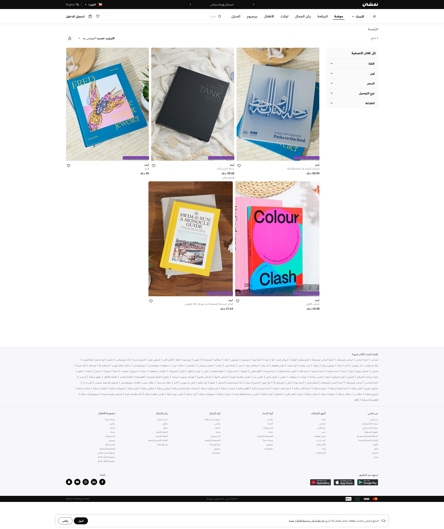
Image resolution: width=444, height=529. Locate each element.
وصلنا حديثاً (268, 440)
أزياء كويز (266, 382)
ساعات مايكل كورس (121, 365)
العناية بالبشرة (154, 377)
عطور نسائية (95, 377)
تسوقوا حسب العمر (106, 452)
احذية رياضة (333, 371)
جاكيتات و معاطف (157, 371)
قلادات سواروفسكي (130, 382)
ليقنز (327, 377)
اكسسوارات (232, 371)
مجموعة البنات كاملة (106, 457)
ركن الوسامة (215, 444)
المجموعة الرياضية (265, 436)
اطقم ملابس (255, 371)
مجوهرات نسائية (207, 394)
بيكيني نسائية (163, 388)
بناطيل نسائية (148, 388)
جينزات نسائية (224, 394)
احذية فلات (304, 371)
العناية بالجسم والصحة (158, 440)
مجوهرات (293, 377)
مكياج (166, 377)
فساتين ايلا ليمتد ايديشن (106, 382)
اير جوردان (356, 365)
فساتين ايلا (104, 365)
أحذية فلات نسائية (302, 388)
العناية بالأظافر (110, 377)
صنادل (97, 371)
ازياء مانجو (100, 360)
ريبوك (316, 365)
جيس (240, 365)
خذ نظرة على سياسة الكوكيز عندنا (307, 520)
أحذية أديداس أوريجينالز (332, 382)
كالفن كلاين (168, 360)
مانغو (212, 382)
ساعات (143, 371)
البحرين (375, 452)
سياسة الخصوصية (370, 423)
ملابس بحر (258, 377)
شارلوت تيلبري (371, 388)
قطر (376, 448)
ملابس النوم (271, 377)
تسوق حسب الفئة (212, 419)
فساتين (374, 371)
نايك (226, 360)
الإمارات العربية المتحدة (368, 440)
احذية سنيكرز (318, 371)
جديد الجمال (162, 419)
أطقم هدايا (140, 377)
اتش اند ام (87, 382)
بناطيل (191, 371)
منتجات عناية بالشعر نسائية (185, 388)
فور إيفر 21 (278, 382)
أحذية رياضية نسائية (339, 388)
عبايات (88, 371)
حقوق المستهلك (371, 432)
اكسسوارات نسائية (209, 388)
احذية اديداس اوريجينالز (323, 360)
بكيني (205, 371)
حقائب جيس (148, 382)
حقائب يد (357, 394)
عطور (80, 371)
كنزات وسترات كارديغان (367, 377)
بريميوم (252, 16)
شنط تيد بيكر (252, 365)
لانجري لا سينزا (252, 382)
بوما (266, 360)
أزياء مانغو (202, 382)
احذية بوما (257, 360)
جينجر (219, 365)
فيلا (177, 360)
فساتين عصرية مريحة (112, 394)
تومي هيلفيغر (278, 365)
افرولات (243, 371)
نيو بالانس (321, 427)
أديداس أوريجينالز (354, 382)
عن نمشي (374, 419)
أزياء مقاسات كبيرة (133, 394)
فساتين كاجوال (221, 377)
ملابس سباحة (316, 377)
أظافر (356, 400)
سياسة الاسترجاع (370, 427)
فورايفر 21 (207, 360)
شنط (343, 371)
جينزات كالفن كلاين (294, 394)
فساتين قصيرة (204, 377)
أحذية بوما (299, 382)
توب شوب (292, 365)
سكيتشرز (191, 365)
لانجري (351, 377)
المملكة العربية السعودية (367, 436)
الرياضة (322, 16)
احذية (112, 427)
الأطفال (269, 16)
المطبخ (279, 394)
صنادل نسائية (312, 394)
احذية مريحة (270, 371)
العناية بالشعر (217, 371)
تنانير (182, 371)
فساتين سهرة (362, 371)
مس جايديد (305, 365)
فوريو (196, 360)
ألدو (176, 382)
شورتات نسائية (328, 394)
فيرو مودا (186, 360)
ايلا (272, 360)
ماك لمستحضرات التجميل (230, 382)
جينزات (303, 377)
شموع (134, 371)
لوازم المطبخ (339, 377)
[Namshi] (370, 4)
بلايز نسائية (356, 388)
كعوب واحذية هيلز (287, 371)
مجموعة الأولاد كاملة (106, 461)
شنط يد (124, 371)
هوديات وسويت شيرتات (183, 377)
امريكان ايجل (282, 360)
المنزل (235, 16)
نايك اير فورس (371, 365)
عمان (376, 457)
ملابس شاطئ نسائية (154, 394)
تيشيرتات (173, 371)
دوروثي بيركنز (328, 365)
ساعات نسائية (83, 388)
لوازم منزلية (110, 444)
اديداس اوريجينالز (345, 360)
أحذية (270, 423)
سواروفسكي (139, 365)
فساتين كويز (154, 360)
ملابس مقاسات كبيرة (240, 377)
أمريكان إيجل (312, 382)
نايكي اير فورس (188, 382)
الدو (347, 365)
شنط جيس (230, 365)
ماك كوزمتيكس (123, 360)
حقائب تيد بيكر (164, 382)
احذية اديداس (362, 360)
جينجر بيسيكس (205, 365)
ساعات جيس (178, 365)
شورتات (106, 371)
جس (323, 432)
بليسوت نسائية (228, 388)
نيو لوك (92, 365)
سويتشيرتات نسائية (90, 394)
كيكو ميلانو (304, 360)
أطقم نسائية (243, 388)
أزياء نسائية (191, 394)
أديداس (82, 377)
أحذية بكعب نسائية (282, 388)
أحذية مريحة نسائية (261, 388)
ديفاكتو (218, 360)
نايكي (289, 382)
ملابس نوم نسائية (175, 394)
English (70, 4)
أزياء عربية (81, 365)
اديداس (374, 360)
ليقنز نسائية (267, 394)
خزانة (339, 365)
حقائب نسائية (344, 394)
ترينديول (245, 360)
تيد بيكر (265, 365)
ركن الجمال (303, 16)
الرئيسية (373, 29)
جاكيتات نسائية (100, 388)
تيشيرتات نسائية (117, 388)
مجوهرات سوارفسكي (158, 365)
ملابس (283, 377)
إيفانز (293, 360)
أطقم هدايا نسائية (370, 400)
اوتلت (284, 16)
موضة (338, 16)
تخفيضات (268, 448)
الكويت (375, 444)
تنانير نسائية (133, 388)
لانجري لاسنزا (139, 360)
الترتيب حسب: (106, 38)
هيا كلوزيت (87, 360)
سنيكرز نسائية (320, 388)
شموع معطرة (371, 394)
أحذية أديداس (371, 382)
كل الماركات (320, 452)
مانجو (110, 360)
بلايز (351, 371)
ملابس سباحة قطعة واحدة (246, 394)
